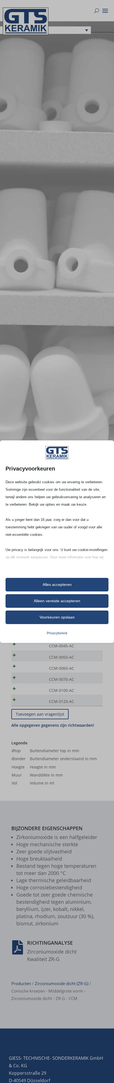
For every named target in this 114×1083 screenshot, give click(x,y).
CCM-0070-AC (61, 679)
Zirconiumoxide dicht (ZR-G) (61, 983)
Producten (21, 983)
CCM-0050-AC (61, 657)
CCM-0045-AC (61, 645)
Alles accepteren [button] (57, 584)
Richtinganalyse (50, 942)
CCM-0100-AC (61, 690)
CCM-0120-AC (61, 701)
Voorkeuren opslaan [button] (57, 617)
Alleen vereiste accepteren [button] (57, 601)
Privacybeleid (57, 633)
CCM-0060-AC (61, 668)
